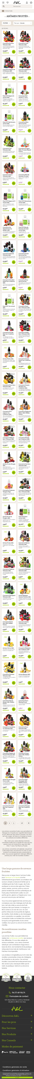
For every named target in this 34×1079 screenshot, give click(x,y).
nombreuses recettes (16, 938)
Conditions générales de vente (15, 1067)
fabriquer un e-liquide (12, 877)
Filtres (5, 23)
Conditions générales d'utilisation (16, 1070)
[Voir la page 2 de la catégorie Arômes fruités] (28, 823)
